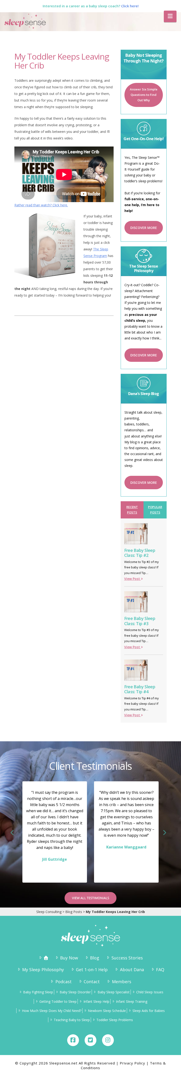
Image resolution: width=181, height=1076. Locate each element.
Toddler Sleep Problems (114, 1020)
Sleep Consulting (49, 911)
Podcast (63, 981)
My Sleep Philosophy (43, 969)
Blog (94, 958)
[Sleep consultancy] (43, 958)
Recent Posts (132, 509)
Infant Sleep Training (131, 1001)
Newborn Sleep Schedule (107, 1010)
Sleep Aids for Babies (148, 1010)
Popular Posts (155, 509)
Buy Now (69, 958)
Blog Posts (73, 911)
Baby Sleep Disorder (75, 992)
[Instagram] (108, 1040)
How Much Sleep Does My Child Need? (51, 1010)
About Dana (132, 969)
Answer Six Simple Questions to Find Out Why (143, 94)
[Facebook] (73, 1040)
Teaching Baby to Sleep (72, 1020)
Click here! (130, 6)
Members (121, 981)
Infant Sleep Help (96, 1001)
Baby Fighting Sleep (38, 992)
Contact (92, 981)
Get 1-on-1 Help (92, 969)
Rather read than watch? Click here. (41, 205)
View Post (132, 578)
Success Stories (127, 958)
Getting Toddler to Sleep (58, 1001)
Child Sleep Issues (149, 992)
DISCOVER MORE (143, 227)
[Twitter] (90, 1040)
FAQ (160, 969)
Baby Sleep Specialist (113, 992)
